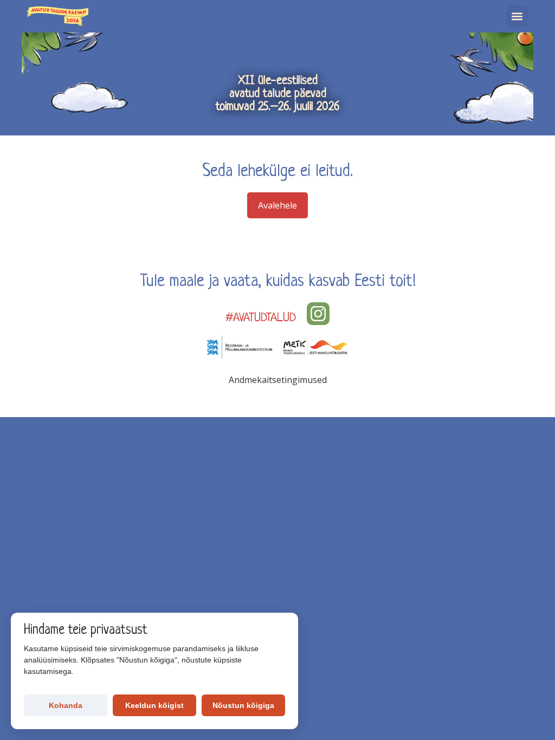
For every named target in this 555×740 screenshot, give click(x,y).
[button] (517, 16)
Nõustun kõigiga (243, 705)
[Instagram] (318, 313)
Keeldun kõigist (154, 705)
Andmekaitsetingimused (278, 380)
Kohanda (65, 705)
